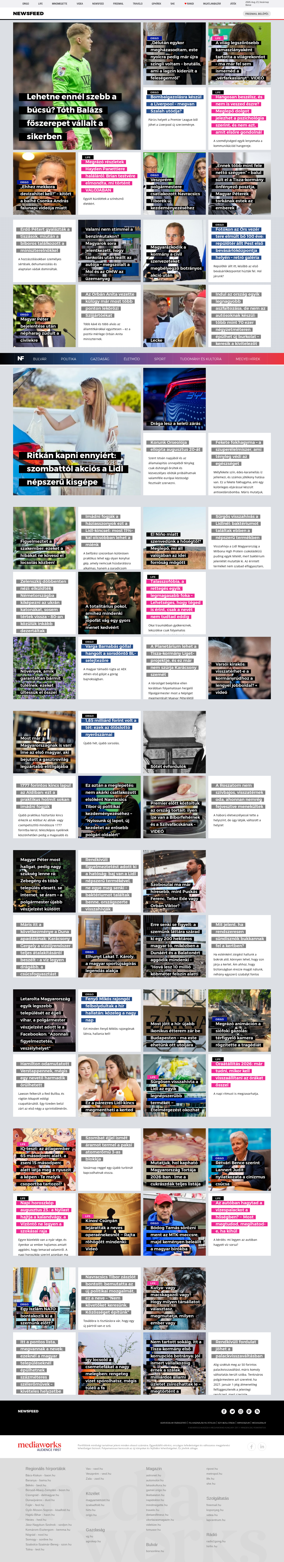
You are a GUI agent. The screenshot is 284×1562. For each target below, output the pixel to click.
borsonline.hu (155, 1551)
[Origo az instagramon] (240, 1411)
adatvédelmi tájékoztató (173, 1423)
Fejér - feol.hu (35, 1505)
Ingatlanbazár (212, 3)
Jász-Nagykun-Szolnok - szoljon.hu (49, 1524)
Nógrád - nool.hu (37, 1534)
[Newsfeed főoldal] (28, 1411)
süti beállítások (226, 1423)
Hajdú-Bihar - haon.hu (40, 1514)
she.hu (210, 1483)
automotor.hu (155, 1480)
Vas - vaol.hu (94, 1468)
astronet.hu (153, 1475)
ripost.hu (212, 1468)
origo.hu (91, 1515)
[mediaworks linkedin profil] (262, 1446)
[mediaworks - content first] (39, 1446)
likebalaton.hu (155, 1495)
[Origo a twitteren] (232, 1411)
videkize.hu (153, 1524)
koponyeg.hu (214, 1510)
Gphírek (156, 3)
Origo (25, 3)
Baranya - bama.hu (38, 1480)
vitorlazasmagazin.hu (160, 1519)
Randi (190, 3)
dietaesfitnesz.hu (157, 1514)
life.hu (210, 1478)
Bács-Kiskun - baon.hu (40, 1475)
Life (40, 3)
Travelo (137, 3)
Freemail (118, 3)
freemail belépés (256, 14)
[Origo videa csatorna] (249, 1411)
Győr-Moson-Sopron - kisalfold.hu (48, 1510)
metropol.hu (214, 1473)
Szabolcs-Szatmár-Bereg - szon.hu (49, 1544)
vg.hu (89, 1536)
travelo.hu (152, 1510)
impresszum (243, 1423)
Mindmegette (59, 3)
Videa (80, 3)
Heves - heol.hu (36, 1519)
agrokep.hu (93, 1541)
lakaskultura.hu (156, 1485)
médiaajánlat (259, 1423)
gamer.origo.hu (156, 1490)
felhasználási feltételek (202, 1423)
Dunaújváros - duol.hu (40, 1500)
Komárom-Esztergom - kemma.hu (48, 1529)
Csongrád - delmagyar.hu (42, 1495)
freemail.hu (213, 1505)
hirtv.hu (90, 1510)
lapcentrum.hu (215, 1520)
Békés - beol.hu (36, 1485)
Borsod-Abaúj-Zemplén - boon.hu (48, 1490)
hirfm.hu (211, 1546)
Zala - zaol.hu (95, 1478)
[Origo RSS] (257, 1411)
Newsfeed (98, 3)
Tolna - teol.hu (35, 1549)
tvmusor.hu (153, 1529)
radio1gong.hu (216, 1541)
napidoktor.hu (155, 1500)
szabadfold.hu (95, 1505)
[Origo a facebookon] (224, 1411)
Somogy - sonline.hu (39, 1539)
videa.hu (212, 1515)
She (172, 3)
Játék (233, 3)
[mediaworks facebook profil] (251, 1446)
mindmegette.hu (157, 1505)
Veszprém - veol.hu (98, 1473)
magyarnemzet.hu (98, 1500)
